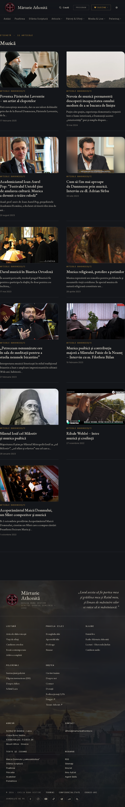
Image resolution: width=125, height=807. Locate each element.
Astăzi (7, 18)
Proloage (50, 644)
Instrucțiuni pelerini (15, 672)
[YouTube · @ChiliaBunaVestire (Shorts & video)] (46, 799)
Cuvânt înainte (53, 672)
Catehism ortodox (14, 644)
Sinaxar (49, 649)
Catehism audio (93, 649)
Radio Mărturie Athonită (97, 639)
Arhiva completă (14, 654)
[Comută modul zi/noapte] (116, 7)
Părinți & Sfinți (75, 18)
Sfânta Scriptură (38, 18)
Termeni (50, 792)
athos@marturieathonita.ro (78, 731)
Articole (57, 18)
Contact (50, 683)
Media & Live (96, 18)
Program (81, 7)
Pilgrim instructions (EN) (18, 678)
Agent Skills (71, 776)
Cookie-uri (91, 792)
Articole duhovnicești (16, 633)
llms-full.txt (70, 772)
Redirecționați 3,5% (55, 694)
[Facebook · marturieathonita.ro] (30, 799)
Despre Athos (13, 683)
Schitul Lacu (12, 688)
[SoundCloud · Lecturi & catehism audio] (69, 799)
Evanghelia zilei (53, 633)
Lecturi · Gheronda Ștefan (98, 644)
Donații (49, 688)
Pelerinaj (115, 18)
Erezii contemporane (16, 649)
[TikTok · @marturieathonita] (54, 799)
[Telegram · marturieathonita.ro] (61, 799)
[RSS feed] (77, 799)
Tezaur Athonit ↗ (54, 704)
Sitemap (69, 763)
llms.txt (68, 768)
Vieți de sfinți (12, 639)
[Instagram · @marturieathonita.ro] (38, 799)
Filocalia (10, 772)
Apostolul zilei (52, 639)
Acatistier (11, 776)
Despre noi (51, 678)
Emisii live (90, 633)
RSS (67, 759)
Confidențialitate (69, 792)
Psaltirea (20, 18)
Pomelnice (11, 781)
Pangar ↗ (50, 699)
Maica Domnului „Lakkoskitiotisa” (23, 759)
